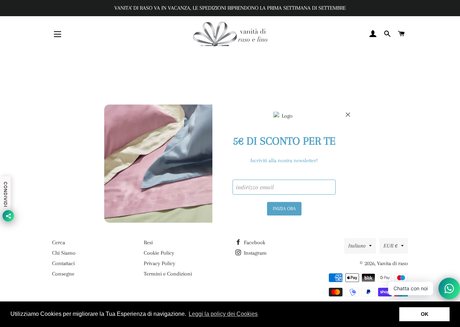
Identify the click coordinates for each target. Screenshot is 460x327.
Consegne (63, 274)
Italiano (356, 245)
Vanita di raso (392, 263)
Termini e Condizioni (168, 274)
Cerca (58, 242)
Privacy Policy (159, 263)
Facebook (254, 242)
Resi (148, 242)
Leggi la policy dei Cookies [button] (223, 314)
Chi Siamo (63, 253)
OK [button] (424, 314)
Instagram (255, 253)
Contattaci (63, 263)
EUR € (390, 245)
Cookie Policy (159, 253)
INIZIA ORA (284, 208)
